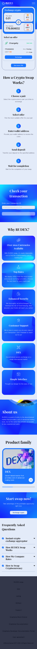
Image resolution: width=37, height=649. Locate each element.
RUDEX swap (18, 582)
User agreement (18, 637)
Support (18, 610)
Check (18, 214)
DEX (18, 589)
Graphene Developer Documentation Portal (18, 631)
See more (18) (18, 65)
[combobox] (24, 17)
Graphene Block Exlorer (18, 617)
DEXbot (18, 603)
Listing (18, 596)
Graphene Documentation (18, 624)
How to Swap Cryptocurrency (14, 567)
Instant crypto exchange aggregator (16, 539)
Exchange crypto (18, 512)
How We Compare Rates (15, 557)
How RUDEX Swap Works (15, 548)
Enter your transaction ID (11, 203)
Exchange (18, 57)
